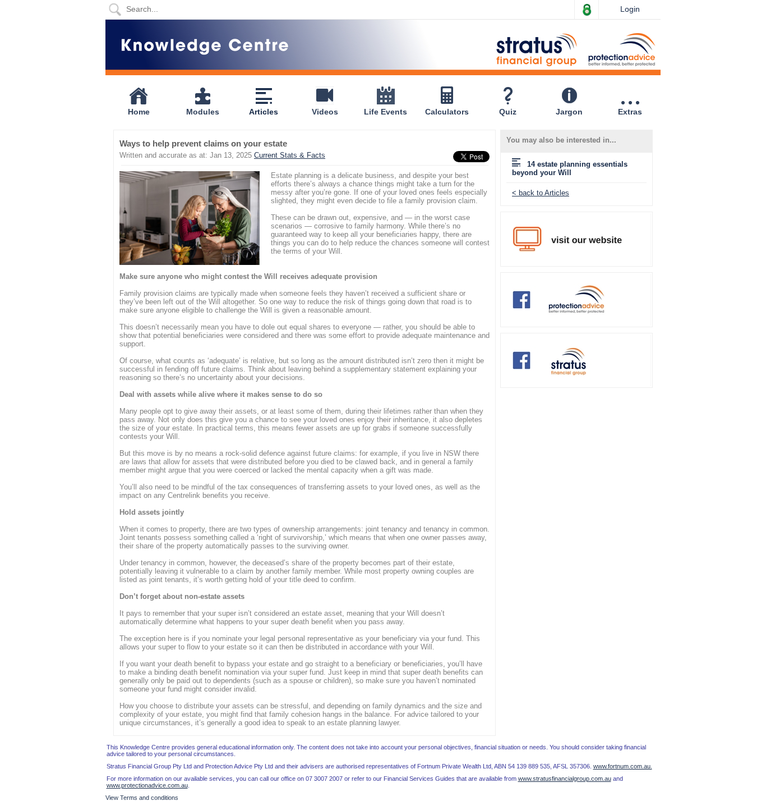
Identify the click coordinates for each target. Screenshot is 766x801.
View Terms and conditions (141, 797)
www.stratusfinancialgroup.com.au (564, 778)
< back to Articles (540, 193)
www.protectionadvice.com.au (147, 785)
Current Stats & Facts (289, 155)
